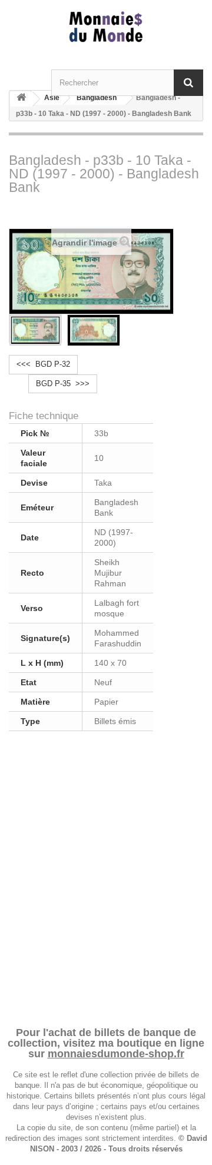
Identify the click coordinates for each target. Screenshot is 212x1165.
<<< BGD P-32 (43, 364)
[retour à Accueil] (21, 99)
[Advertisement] (106, 876)
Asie (51, 98)
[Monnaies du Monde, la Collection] (106, 27)
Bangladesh (97, 98)
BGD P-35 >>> (63, 383)
